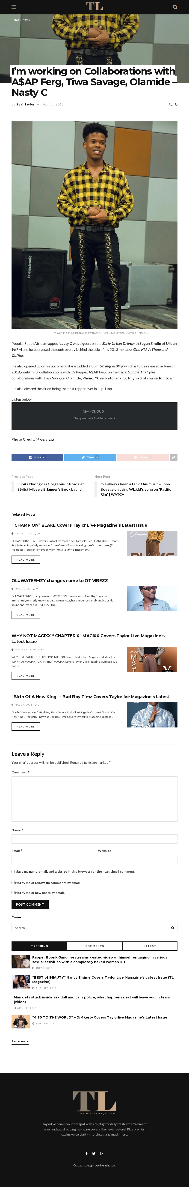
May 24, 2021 (23, 704)
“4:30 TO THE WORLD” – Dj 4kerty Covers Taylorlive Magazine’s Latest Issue (99, 1017)
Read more (26, 559)
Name (18, 830)
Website (104, 851)
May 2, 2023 (22, 588)
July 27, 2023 (23, 533)
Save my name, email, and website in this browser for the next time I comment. (75, 871)
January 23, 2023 (26, 649)
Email (17, 850)
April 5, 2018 (53, 104)
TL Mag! (88, 1165)
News (26, 19)
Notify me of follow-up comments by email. (47, 883)
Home (15, 19)
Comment (21, 772)
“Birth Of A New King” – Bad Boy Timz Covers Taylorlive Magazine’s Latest (90, 696)
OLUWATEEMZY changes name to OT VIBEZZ (60, 580)
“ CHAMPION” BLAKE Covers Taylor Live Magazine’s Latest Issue (79, 525)
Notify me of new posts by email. (40, 893)
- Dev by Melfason (104, 1165)
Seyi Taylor (25, 104)
